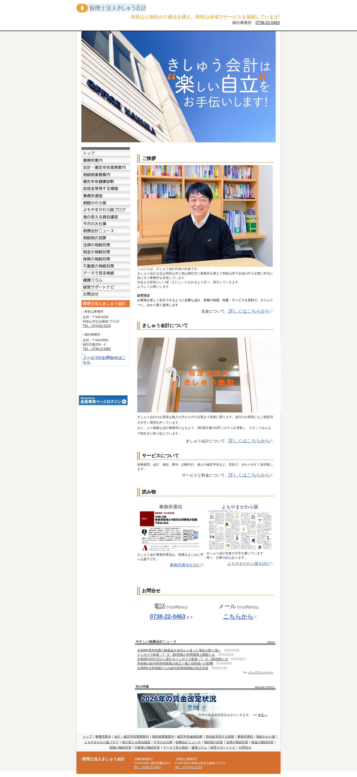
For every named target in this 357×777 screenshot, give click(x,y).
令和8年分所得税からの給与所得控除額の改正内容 (172, 668)
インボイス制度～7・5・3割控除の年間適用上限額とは (176, 655)
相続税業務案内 (163, 736)
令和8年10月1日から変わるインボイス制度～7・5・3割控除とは (182, 659)
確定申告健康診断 (190, 736)
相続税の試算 (213, 742)
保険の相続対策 (120, 747)
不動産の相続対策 (147, 747)
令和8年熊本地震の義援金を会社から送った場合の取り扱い (179, 650)
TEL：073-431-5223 (97, 326)
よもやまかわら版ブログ (101, 742)
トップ (87, 736)
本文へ (262, 715)
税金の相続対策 (262, 742)
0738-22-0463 (267, 23)
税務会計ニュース (188, 742)
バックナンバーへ (260, 672)
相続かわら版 (265, 736)
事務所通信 (245, 736)
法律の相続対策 (237, 742)
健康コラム (199, 747)
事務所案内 (103, 736)
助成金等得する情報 (220, 736)
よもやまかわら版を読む (248, 564)
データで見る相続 (175, 747)
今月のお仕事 (162, 742)
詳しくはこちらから (249, 311)
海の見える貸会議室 (136, 742)
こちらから (238, 616)
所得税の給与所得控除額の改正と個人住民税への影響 (175, 663)
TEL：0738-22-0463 (97, 349)
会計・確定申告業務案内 (131, 736)
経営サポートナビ (223, 747)
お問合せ (245, 747)
